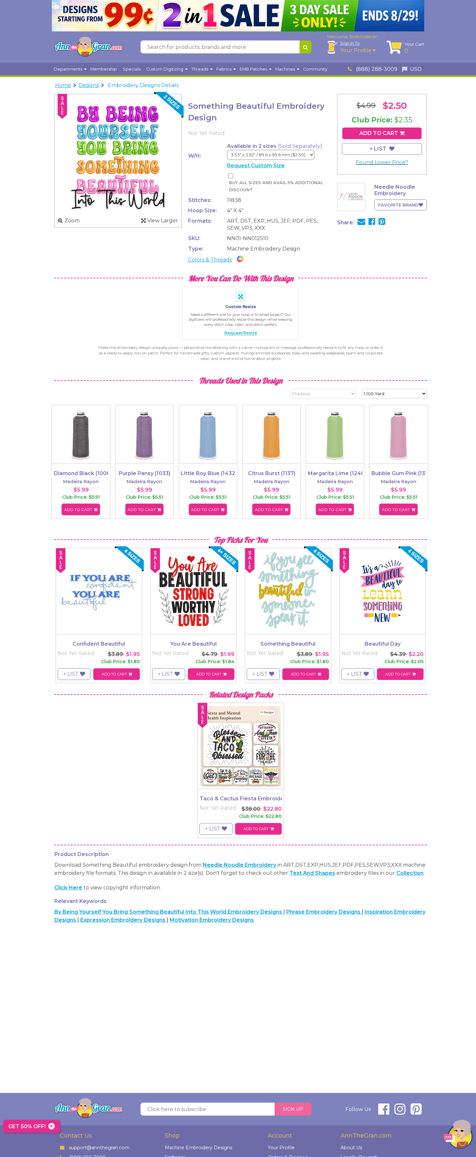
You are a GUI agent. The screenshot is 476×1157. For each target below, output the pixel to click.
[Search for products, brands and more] (306, 46)
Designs (89, 85)
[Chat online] (458, 1136)
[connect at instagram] (399, 1112)
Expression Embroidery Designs (123, 920)
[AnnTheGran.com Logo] (88, 47)
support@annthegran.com (99, 1148)
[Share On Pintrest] (382, 222)
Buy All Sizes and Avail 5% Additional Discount (276, 186)
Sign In (350, 43)
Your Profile (356, 50)
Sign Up (293, 1109)
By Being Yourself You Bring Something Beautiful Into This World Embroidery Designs (168, 912)
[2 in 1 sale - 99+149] (238, 15)
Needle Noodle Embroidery (239, 865)
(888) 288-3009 (376, 69)
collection (410, 873)
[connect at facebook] (383, 1112)
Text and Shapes (312, 873)
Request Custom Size (256, 165)
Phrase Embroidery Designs (324, 912)
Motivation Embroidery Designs (212, 920)
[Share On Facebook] (371, 222)
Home (63, 85)
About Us (351, 1148)
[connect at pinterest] (416, 1112)
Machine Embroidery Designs (198, 1148)
